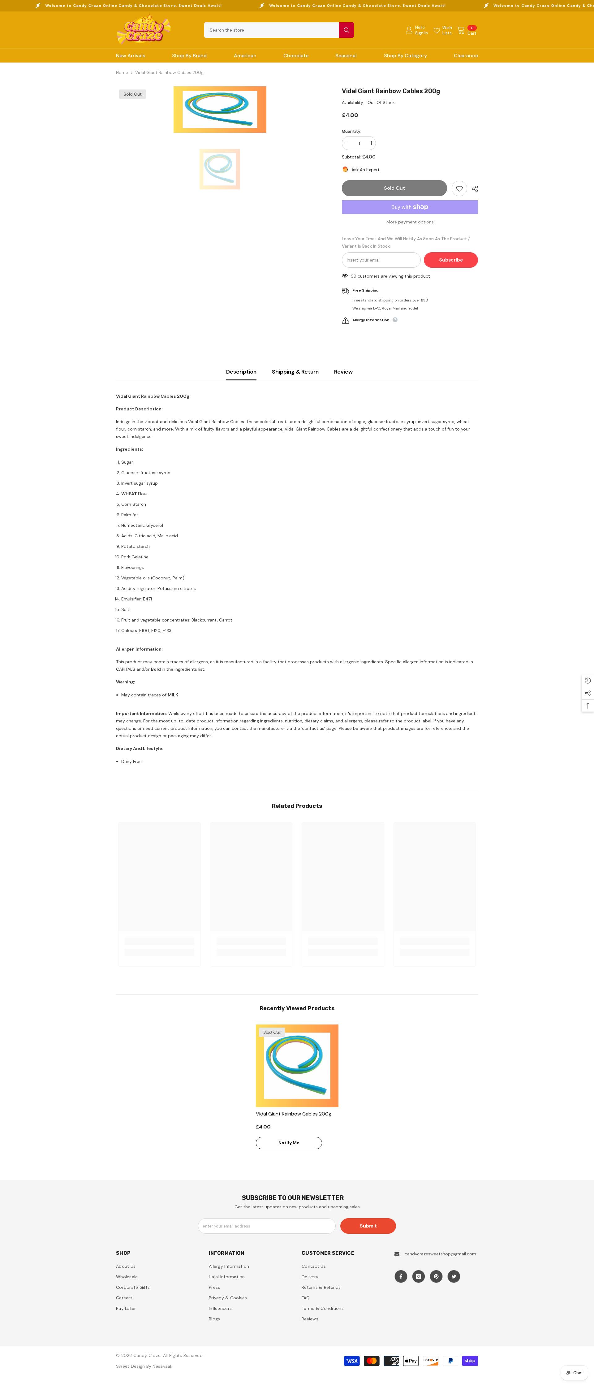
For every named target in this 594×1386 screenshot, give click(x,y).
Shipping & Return (295, 371)
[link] (159, 941)
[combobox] (271, 30)
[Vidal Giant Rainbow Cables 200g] (297, 1065)
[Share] (472, 188)
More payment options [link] (410, 222)
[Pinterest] (436, 1276)
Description (241, 371)
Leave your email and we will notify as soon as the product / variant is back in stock (406, 242)
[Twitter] (453, 1276)
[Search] (279, 30)
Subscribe (451, 260)
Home (122, 72)
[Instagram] (418, 1276)
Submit (368, 1226)
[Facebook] (400, 1276)
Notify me (288, 1143)
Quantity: (351, 131)
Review (343, 371)
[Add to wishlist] (459, 188)
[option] (220, 109)
